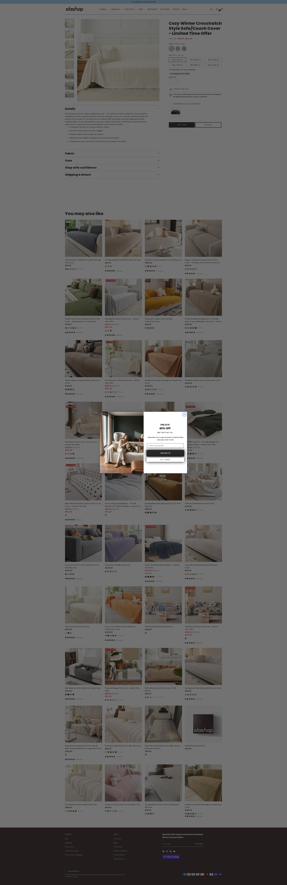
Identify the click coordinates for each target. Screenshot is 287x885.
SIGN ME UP (165, 453)
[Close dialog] (184, 414)
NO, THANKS (165, 460)
